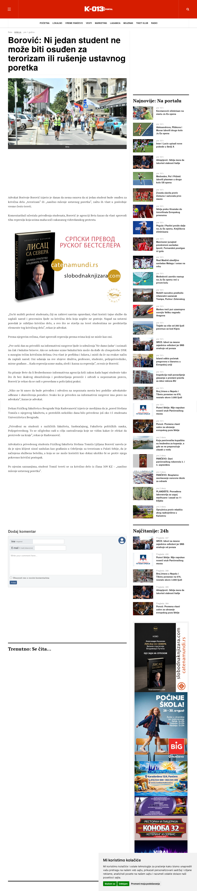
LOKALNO (57, 23)
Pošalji (13, 582)
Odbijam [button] (123, 883)
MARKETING (101, 23)
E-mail (22, 548)
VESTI (89, 23)
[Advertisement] (67, 173)
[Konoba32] (161, 827)
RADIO (154, 23)
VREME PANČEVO (74, 23)
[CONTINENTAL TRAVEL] (161, 778)
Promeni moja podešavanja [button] (145, 883)
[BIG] (161, 726)
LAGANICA (115, 23)
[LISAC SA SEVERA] (67, 267)
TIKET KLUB (142, 23)
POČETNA (44, 23)
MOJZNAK (128, 23)
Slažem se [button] (110, 883)
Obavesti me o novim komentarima (31, 578)
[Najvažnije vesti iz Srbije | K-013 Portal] (98, 9)
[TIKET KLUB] (161, 805)
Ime (16, 541)
